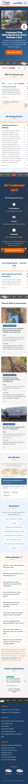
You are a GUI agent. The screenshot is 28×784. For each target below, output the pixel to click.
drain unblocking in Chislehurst (14, 535)
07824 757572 (17, 3)
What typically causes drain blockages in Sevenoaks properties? (11, 604)
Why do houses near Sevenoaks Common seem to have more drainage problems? (12, 641)
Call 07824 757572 (14, 52)
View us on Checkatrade (8, 759)
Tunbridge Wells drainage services (14, 531)
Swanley (14, 523)
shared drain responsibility (9, 658)
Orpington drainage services (14, 527)
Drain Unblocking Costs (8, 731)
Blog (2, 736)
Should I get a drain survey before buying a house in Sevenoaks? (13, 614)
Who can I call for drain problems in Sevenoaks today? (13, 566)
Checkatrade (5, 103)
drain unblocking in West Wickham (14, 544)
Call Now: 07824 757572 (14, 250)
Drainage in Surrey (6, 754)
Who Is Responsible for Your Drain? (11, 734)
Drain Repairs (5, 726)
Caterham (14, 548)
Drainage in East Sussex (8, 748)
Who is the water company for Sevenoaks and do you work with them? (13, 631)
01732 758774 (15, 710)
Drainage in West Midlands (8, 757)
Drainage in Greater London (9, 750)
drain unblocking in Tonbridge (14, 519)
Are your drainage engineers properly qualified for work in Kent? (13, 622)
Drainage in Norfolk (6, 752)
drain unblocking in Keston (14, 539)
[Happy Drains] (6, 3)
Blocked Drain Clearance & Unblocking (12, 721)
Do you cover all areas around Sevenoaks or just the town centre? (12, 594)
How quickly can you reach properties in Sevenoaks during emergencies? (12, 584)
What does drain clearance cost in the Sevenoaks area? (13, 574)
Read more (5, 97)
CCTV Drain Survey (7, 723)
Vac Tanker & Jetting (7, 729)
